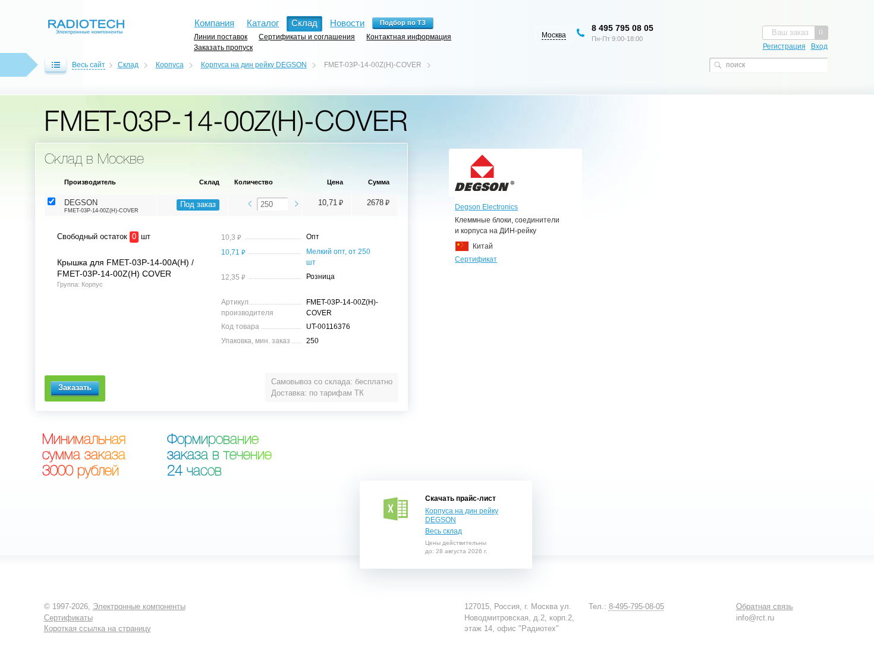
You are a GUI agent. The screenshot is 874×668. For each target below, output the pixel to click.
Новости (347, 23)
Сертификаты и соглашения (307, 36)
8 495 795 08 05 (622, 28)
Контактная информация (408, 36)
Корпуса (170, 65)
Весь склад (443, 531)
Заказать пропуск (223, 47)
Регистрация (784, 46)
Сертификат (476, 259)
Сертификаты (68, 617)
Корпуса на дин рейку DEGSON (254, 65)
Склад (128, 65)
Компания (214, 23)
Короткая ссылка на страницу (97, 628)
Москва (554, 35)
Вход (819, 46)
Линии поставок (220, 36)
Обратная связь (764, 606)
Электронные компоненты (139, 606)
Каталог (263, 23)
